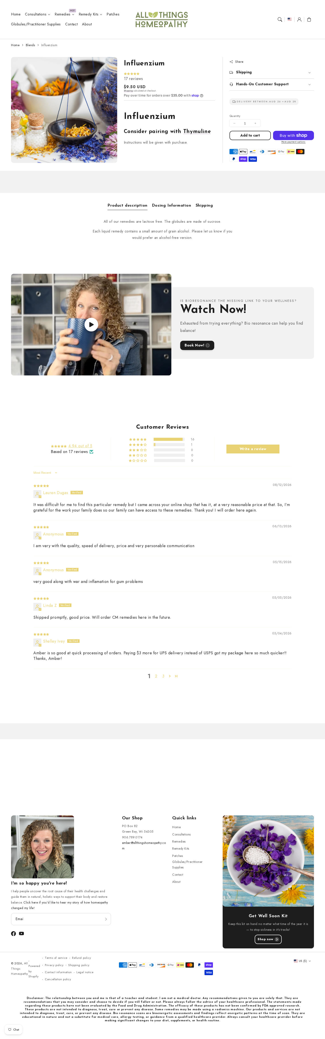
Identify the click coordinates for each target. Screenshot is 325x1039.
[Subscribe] (106, 919)
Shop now (265, 939)
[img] (41, 485)
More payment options (293, 141)
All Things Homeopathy (19, 968)
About (176, 881)
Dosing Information (171, 206)
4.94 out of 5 (80, 446)
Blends (30, 45)
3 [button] (163, 676)
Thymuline (197, 131)
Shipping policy (78, 965)
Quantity (234, 116)
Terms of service (56, 958)
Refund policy (81, 958)
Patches (177, 856)
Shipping (128, 90)
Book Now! (194, 345)
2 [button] (156, 676)
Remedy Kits (89, 14)
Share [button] (239, 61)
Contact (177, 874)
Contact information (58, 972)
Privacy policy (54, 965)
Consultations (35, 14)
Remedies (63, 14)
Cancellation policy (58, 979)
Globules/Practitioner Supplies (187, 865)
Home (15, 45)
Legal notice (84, 972)
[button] (280, 19)
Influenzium (49, 45)
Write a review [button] (253, 448)
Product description (127, 206)
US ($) (303, 961)
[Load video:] (91, 324)
